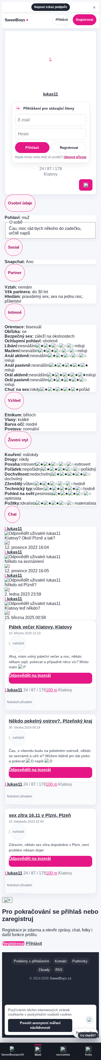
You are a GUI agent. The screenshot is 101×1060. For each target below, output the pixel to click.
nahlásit (18, 643)
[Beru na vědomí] (89, 1020)
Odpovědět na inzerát (30, 675)
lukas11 (50, 94)
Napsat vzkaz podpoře (50, 7)
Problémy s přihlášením (31, 961)
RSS (58, 970)
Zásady (44, 970)
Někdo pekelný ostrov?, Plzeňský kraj (50, 721)
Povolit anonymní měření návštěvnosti (40, 1025)
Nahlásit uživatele (19, 702)
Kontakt (61, 961)
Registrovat (84, 20)
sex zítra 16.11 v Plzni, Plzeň (40, 815)
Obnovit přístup (75, 157)
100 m (51, 690)
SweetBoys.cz (60, 978)
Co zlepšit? (88, 1035)
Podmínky (80, 961)
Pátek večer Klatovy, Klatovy (40, 627)
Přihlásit (62, 20)
